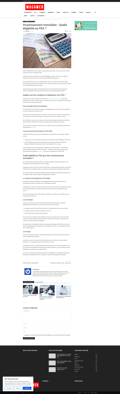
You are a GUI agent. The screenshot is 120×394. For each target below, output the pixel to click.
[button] (95, 12)
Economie (42, 12)
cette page (33, 127)
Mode (58, 12)
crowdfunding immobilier (54, 98)
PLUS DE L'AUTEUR (39, 282)
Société (32, 15)
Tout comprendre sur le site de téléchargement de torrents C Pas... (64, 356)
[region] (18, 384)
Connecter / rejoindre (27, 0)
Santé (25, 15)
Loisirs (81, 12)
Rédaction (80, 392)
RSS (88, 392)
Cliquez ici (41, 151)
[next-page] (26, 302)
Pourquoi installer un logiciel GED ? (31, 263)
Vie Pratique (40, 15)
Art (35, 12)
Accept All (27, 388)
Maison (88, 12)
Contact (84, 392)
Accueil (24, 19)
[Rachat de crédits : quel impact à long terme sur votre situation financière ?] (47, 290)
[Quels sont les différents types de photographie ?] (52, 363)
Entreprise (51, 12)
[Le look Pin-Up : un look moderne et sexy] (52, 369)
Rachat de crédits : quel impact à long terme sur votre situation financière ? (46, 298)
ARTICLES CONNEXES (28, 282)
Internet (73, 12)
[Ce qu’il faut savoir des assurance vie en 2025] (30, 289)
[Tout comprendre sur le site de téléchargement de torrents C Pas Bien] (52, 356)
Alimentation (27, 12)
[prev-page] (24, 302)
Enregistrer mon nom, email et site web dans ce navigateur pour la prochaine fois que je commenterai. (47, 335)
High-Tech (65, 12)
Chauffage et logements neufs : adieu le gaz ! (60, 263)
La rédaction (26, 31)
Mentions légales (93, 392)
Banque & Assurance (36, 19)
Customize (9, 388)
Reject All (18, 388)
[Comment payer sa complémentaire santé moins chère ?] (63, 290)
